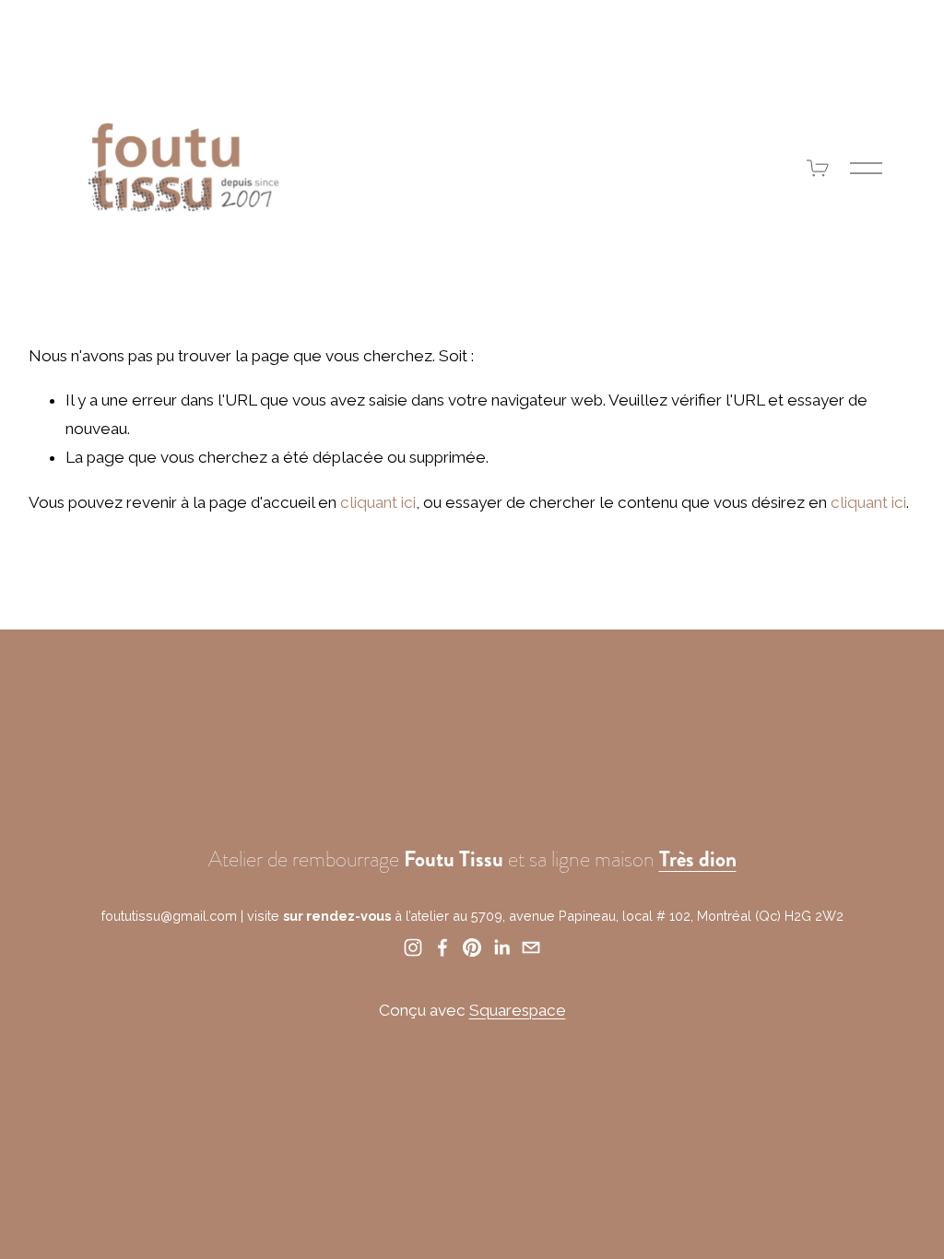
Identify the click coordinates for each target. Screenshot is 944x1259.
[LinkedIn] (501, 947)
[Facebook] (442, 947)
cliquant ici (378, 502)
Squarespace (517, 1010)
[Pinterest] (472, 947)
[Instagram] (413, 947)
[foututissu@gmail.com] (531, 947)
